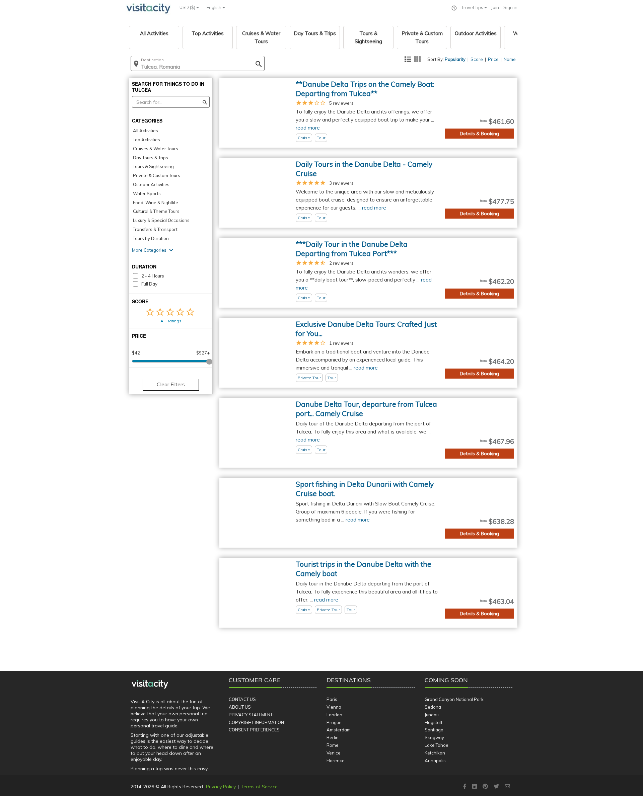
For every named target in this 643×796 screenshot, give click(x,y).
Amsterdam (339, 729)
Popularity (455, 59)
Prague (334, 722)
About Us (240, 707)
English (214, 7)
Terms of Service (259, 787)
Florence (336, 760)
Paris (332, 699)
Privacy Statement (251, 714)
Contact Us (242, 699)
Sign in (510, 7)
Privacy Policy (221, 787)
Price (493, 59)
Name (510, 59)
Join (495, 7)
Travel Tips (472, 7)
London (334, 714)
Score (477, 59)
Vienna (334, 707)
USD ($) (188, 7)
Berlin (333, 737)
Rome (333, 745)
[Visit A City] (150, 684)
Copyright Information (256, 722)
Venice (334, 752)
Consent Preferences (254, 729)
